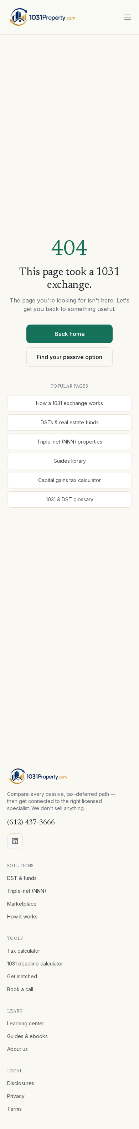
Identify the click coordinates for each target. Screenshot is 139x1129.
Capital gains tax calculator (69, 480)
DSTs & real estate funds (70, 422)
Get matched (22, 976)
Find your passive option (69, 357)
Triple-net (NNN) (26, 891)
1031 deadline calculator (35, 963)
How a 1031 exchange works (69, 403)
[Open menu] (127, 17)
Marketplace (22, 904)
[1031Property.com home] (42, 17)
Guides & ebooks (27, 1036)
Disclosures (20, 1083)
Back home (70, 333)
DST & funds (22, 878)
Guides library (69, 461)
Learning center (25, 1023)
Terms (14, 1109)
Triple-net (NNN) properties (69, 442)
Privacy (16, 1096)
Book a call (20, 989)
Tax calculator (23, 951)
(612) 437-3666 (31, 822)
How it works (22, 916)
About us (17, 1049)
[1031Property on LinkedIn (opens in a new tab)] (15, 841)
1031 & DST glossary (69, 499)
